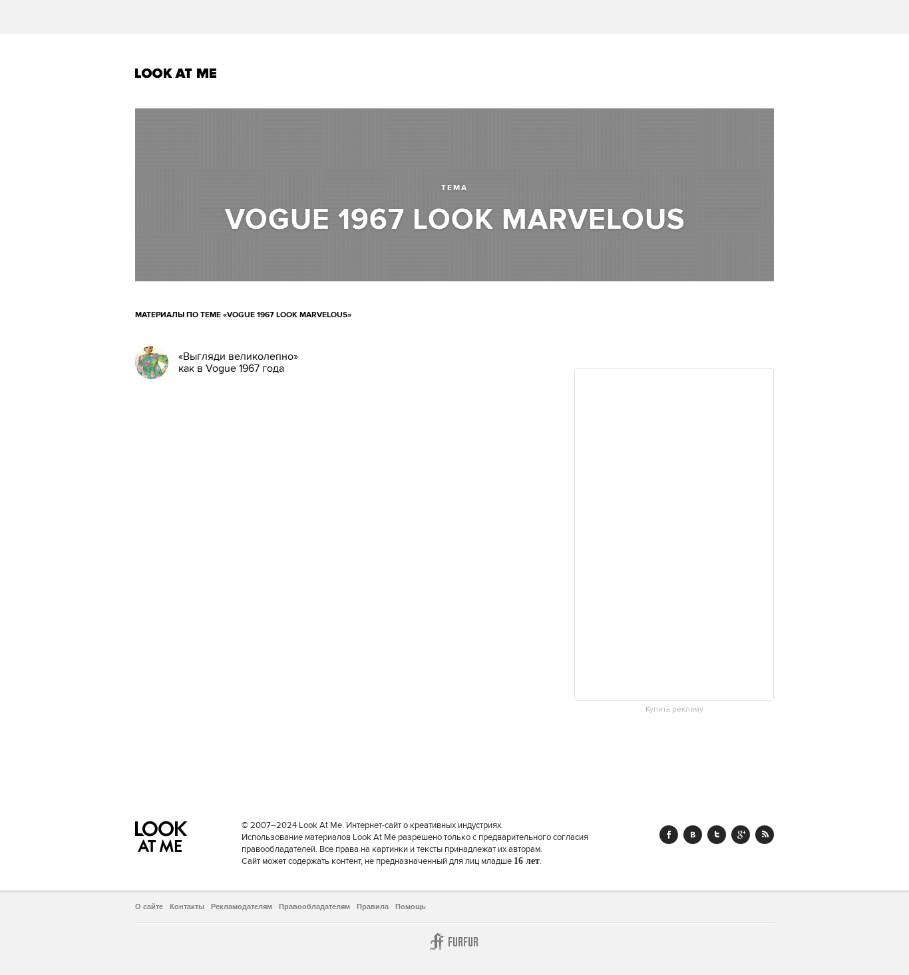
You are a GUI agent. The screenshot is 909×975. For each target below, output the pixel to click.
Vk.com (692, 834)
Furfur (454, 941)
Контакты (187, 906)
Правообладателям (314, 906)
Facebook (668, 834)
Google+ (740, 834)
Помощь (410, 906)
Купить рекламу (674, 710)
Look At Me (176, 73)
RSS (764, 834)
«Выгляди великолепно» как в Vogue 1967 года (238, 362)
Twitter (716, 834)
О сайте (149, 906)
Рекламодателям (241, 906)
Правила (373, 906)
